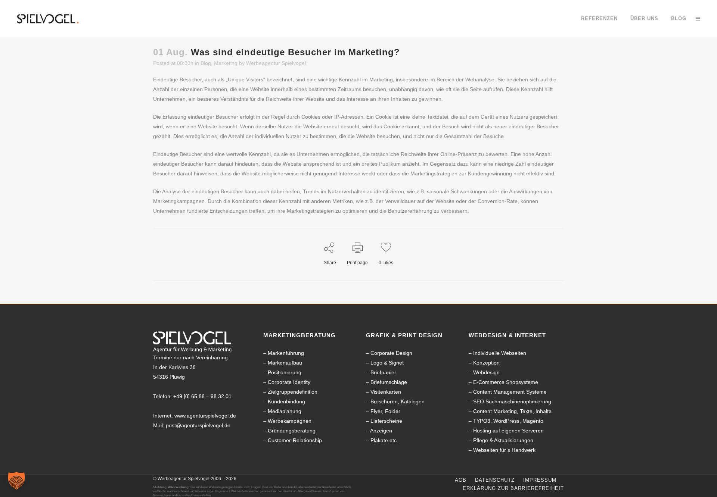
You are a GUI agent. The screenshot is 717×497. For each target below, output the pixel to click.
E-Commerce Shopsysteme (505, 382)
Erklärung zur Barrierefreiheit (513, 488)
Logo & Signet (387, 363)
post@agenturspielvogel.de (198, 425)
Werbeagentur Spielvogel (276, 63)
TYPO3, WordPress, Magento (508, 421)
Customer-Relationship (295, 440)
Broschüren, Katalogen (397, 401)
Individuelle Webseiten (499, 353)
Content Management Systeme (510, 392)
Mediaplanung (284, 411)
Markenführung (286, 353)
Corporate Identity (289, 382)
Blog (206, 63)
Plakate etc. (384, 440)
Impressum (539, 480)
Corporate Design (391, 353)
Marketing (226, 63)
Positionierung (284, 372)
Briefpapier (383, 372)
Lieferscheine (386, 421)
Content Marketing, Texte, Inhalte (512, 411)
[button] (16, 480)
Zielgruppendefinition (292, 392)
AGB (460, 480)
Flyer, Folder (385, 411)
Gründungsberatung (292, 431)
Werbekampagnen (289, 421)
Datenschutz (495, 480)
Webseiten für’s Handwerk (504, 450)
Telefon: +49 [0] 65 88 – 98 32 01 (192, 396)
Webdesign (486, 372)
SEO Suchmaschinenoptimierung (512, 401)
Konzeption (486, 363)
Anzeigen (381, 431)
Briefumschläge (388, 382)
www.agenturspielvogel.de (205, 416)
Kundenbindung (286, 401)
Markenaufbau (285, 363)
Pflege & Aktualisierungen (503, 440)
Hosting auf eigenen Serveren (508, 431)
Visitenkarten (385, 392)
